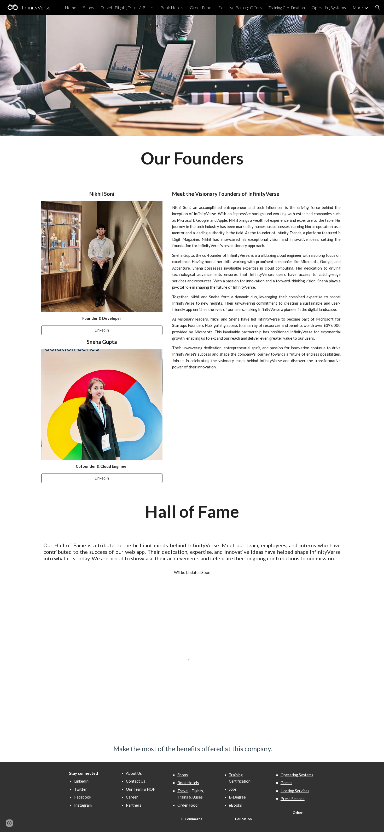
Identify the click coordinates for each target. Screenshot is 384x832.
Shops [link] (88, 7)
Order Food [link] (200, 7)
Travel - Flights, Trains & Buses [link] (127, 7)
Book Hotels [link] (171, 7)
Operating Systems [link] (329, 7)
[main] (192, 158)
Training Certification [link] (287, 7)
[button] (377, 7)
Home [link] (70, 7)
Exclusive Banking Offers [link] (240, 7)
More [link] (358, 7)
